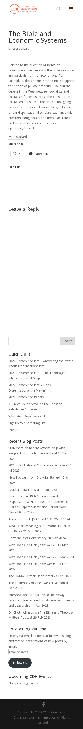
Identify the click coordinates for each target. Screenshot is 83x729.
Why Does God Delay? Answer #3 (32, 545)
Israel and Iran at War (23, 489)
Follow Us (20, 662)
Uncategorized (18, 48)
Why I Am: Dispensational (26, 416)
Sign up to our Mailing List (27, 423)
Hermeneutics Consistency (27, 538)
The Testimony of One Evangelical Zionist (38, 583)
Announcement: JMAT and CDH (30, 519)
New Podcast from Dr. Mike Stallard (34, 477)
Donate (13, 430)
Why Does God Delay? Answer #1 (32, 564)
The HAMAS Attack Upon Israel (30, 576)
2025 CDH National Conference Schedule (37, 465)
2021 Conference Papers (26, 397)
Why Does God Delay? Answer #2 (32, 557)
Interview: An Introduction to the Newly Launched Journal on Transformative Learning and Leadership (41, 600)
